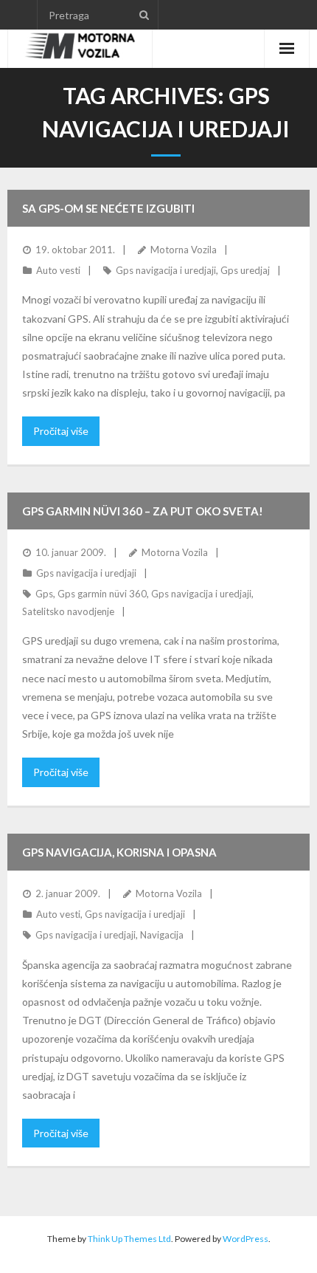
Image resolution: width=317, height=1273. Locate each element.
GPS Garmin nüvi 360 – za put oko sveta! (142, 511)
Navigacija (162, 935)
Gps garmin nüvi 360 (102, 594)
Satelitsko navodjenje (68, 611)
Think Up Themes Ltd (129, 1238)
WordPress (245, 1238)
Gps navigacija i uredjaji (166, 270)
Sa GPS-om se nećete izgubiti (108, 208)
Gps (44, 594)
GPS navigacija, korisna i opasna (119, 852)
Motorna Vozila (183, 249)
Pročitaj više (60, 431)
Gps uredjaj (245, 270)
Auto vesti (58, 270)
